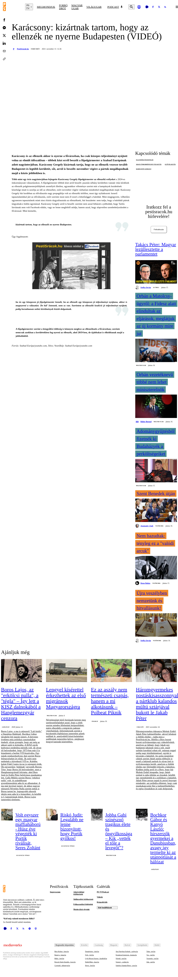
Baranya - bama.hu (60, 955)
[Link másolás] (4, 59)
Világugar (94, 6)
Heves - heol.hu (90, 965)
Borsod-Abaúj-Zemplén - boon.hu (65, 962)
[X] (159, 7)
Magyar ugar (76, 7)
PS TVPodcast (103, 892)
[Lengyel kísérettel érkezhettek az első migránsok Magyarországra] (66, 671)
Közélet (84, 945)
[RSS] (165, 7)
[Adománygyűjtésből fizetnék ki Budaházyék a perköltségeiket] (156, 471)
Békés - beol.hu (59, 958)
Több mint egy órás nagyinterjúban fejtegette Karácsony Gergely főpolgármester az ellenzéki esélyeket (63, 179)
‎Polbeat (95, 721)
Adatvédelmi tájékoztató (78, 893)
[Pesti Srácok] (12, 7)
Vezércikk (159, 526)
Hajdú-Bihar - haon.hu (92, 962)
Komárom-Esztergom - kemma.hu (126, 955)
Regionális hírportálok (65, 945)
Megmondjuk (46, 6)
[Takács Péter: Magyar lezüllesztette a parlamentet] (156, 272)
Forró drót (63, 7)
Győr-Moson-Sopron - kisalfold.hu (96, 958)
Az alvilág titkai (22, 855)
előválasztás (170, 164)
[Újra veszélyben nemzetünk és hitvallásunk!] (156, 625)
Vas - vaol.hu (150, 955)
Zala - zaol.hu (150, 962)
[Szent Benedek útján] (156, 510)
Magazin (113, 945)
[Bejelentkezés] (139, 7)
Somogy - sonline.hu (122, 962)
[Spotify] (29, 928)
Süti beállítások (105, 908)
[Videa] (147, 7)
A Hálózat (6, 727)
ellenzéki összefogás (144, 160)
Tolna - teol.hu (150, 951)
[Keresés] (131, 6)
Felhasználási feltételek (83, 904)
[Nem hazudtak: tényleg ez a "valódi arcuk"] (156, 568)
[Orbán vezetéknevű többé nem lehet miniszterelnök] (156, 406)
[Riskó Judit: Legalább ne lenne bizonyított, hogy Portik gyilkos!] (52, 814)
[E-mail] (4, 51)
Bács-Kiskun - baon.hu (61, 951)
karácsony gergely (143, 169)
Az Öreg (156, 287)
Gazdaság (99, 945)
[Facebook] (153, 7)
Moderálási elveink (81, 909)
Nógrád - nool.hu (121, 958)
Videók (100, 897)
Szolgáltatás (142, 945)
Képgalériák (102, 902)
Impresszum (55, 892)
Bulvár (127, 945)
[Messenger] (4, 27)
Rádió (157, 945)
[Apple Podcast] (36, 928)
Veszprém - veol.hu (152, 958)
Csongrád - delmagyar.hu (62, 965)
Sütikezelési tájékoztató (83, 899)
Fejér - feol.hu (89, 955)
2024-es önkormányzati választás (148, 164)
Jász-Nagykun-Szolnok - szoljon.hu (127, 951)
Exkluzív (140, 727)
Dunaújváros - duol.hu (92, 951)
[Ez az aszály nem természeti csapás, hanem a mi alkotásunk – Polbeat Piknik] (111, 671)
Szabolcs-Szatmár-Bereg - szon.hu (126, 965)
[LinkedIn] (4, 43)
